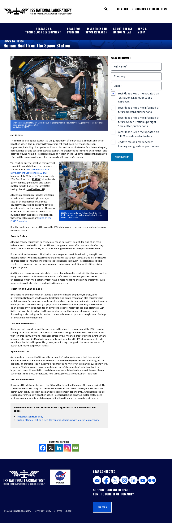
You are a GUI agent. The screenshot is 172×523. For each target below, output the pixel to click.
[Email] (75, 448)
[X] (51, 448)
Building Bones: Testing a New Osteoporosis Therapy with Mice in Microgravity (58, 420)
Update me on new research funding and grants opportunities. (139, 144)
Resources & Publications (149, 9)
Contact (122, 9)
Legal (69, 511)
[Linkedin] (59, 448)
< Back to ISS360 (14, 41)
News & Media (142, 30)
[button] (106, 9)
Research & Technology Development (43, 30)
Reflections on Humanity (30, 417)
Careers (102, 507)
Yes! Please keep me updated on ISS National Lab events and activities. (138, 98)
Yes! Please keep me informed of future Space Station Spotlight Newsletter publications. (138, 122)
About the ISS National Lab (123, 30)
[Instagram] (67, 448)
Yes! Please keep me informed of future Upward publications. (138, 110)
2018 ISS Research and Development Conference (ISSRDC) (29, 171)
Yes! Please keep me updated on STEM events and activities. (138, 134)
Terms (58, 511)
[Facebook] (42, 448)
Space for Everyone (74, 30)
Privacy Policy (43, 511)
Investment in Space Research (96, 30)
